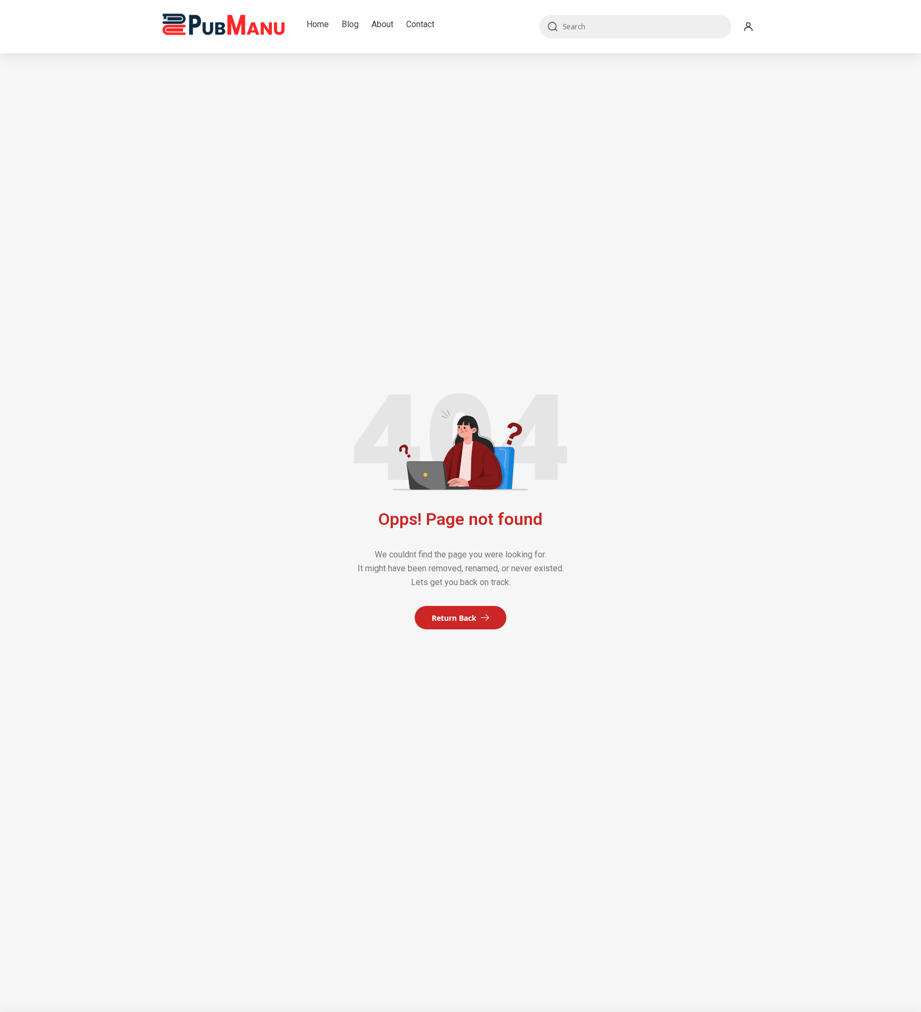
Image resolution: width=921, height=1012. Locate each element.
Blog (350, 24)
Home (317, 24)
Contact (420, 24)
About (382, 24)
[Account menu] (748, 26)
